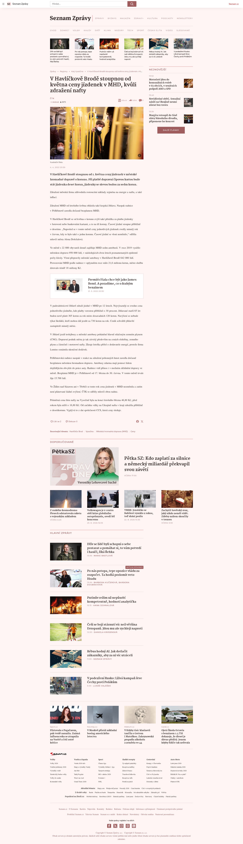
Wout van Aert (79, 778)
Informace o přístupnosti (145, 809)
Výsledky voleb (55, 770)
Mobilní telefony (92, 796)
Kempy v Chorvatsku (154, 763)
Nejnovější (157, 69)
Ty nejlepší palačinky (129, 763)
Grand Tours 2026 (80, 781)
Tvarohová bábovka (128, 774)
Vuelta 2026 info (79, 763)
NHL (100, 781)
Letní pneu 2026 (176, 763)
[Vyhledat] (131, 4)
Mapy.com (100, 788)
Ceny (133, 431)
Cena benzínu (135, 788)
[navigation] (3, 4)
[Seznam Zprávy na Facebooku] (109, 826)
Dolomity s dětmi (152, 781)
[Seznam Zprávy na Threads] (128, 826)
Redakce (109, 809)
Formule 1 (101, 778)
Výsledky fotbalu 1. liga (106, 767)
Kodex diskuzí (122, 814)
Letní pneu (129, 796)
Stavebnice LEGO (105, 796)
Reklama (117, 809)
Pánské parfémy (171, 796)
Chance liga (102, 763)
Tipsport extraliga (104, 770)
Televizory (148, 796)
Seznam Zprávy (103, 659)
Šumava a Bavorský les (154, 770)
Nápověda (91, 809)
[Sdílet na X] (142, 421)
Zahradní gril (155, 792)
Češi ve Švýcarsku (153, 774)
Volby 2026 (54, 763)
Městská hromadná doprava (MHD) (112, 431)
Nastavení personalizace (164, 814)
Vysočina (90, 431)
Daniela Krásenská (106, 632)
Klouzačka (128, 792)
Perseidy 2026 (124, 788)
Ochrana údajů (128, 809)
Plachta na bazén (100, 792)
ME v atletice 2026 (104, 774)
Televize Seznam (92, 814)
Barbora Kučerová (105, 582)
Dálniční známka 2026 (178, 767)
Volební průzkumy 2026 (58, 767)
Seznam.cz (234, 4)
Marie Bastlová (103, 556)
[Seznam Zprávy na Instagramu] (121, 826)
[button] (59, 43)
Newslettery (134, 814)
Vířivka (163, 792)
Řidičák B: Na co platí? (178, 774)
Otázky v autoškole (177, 778)
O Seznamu (73, 809)
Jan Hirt (76, 770)
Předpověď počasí (112, 788)
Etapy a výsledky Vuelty (82, 767)
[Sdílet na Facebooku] (137, 421)
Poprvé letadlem (152, 767)
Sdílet (134, 100)
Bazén (91, 792)
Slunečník (120, 792)
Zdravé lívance (127, 770)
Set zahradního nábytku (141, 792)
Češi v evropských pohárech (151, 788)
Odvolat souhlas (147, 814)
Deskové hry (139, 796)
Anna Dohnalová (103, 605)
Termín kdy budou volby (58, 774)
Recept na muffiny (128, 767)
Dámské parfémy (118, 796)
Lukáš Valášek (102, 686)
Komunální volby (56, 781)
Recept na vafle (127, 778)
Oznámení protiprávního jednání (170, 809)
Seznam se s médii (107, 814)
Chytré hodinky (159, 796)
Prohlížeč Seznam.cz (75, 814)
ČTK (52, 98)
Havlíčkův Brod (76, 431)
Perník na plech (127, 781)
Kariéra (83, 809)
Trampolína (111, 792)
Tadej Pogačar (78, 774)
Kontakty (100, 809)
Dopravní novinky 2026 (179, 770)
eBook (124, 100)
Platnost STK (175, 781)
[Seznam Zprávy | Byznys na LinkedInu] (134, 826)
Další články (171, 130)
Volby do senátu (55, 778)
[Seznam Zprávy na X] (115, 826)
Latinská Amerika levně (154, 778)
